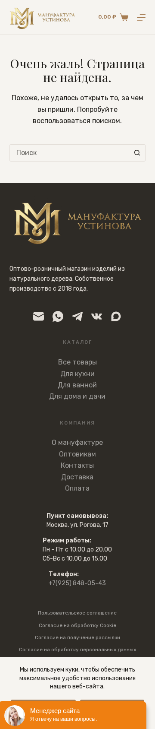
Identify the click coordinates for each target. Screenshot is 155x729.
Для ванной (77, 385)
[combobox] (69, 153)
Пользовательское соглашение (77, 613)
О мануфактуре (77, 442)
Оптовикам (77, 454)
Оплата (77, 488)
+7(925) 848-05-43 (77, 583)
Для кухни (77, 374)
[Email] (38, 316)
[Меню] (141, 17)
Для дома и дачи (77, 396)
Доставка (77, 477)
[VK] (96, 316)
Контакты (77, 465)
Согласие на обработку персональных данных (77, 650)
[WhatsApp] (58, 316)
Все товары (77, 362)
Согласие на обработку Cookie (77, 625)
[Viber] (116, 316)
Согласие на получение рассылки (77, 637)
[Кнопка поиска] (137, 153)
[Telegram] (77, 316)
